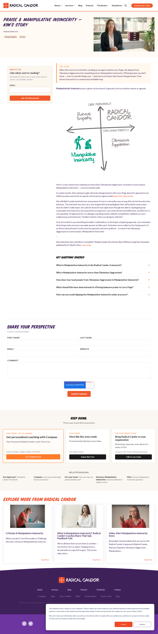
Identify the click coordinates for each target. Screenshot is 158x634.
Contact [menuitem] (117, 590)
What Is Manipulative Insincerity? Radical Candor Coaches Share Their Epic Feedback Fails (79, 536)
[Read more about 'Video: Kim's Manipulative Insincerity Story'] (131, 516)
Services (69, 5)
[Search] (125, 5)
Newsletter (117, 5)
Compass (47, 478)
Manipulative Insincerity (67, 187)
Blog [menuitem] (69, 590)
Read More (45, 560)
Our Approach (14, 478)
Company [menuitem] (42, 596)
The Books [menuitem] (100, 590)
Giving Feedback (11, 37)
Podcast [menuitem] (84, 590)
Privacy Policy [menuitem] (90, 596)
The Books (102, 5)
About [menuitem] (39, 590)
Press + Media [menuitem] (65, 596)
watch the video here (122, 196)
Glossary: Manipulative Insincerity (109, 479)
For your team (79, 478)
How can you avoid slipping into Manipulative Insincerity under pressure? (92, 294)
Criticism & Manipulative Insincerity (24, 533)
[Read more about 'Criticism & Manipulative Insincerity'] (27, 516)
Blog (80, 5)
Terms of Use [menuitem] (106, 596)
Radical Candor (101, 242)
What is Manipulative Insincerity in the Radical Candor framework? (89, 265)
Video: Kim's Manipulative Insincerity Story (128, 534)
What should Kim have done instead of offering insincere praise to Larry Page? (94, 287)
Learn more (86, 245)
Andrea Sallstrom (10, 31)
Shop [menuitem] (118, 596)
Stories (22, 37)
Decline (142, 624)
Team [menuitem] (53, 596)
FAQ (138, 478)
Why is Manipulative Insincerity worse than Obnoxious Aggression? (89, 272)
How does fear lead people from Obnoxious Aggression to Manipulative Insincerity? (97, 279)
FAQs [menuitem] (78, 596)
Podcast (89, 5)
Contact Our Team (142, 5)
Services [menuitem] (55, 590)
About (57, 5)
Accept (123, 624)
